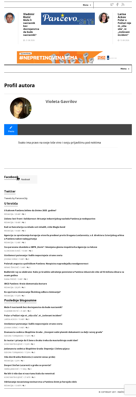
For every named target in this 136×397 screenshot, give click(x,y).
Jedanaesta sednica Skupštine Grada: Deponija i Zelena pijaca (36, 348)
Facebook (11, 177)
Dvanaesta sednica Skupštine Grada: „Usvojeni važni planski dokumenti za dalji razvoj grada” (53, 332)
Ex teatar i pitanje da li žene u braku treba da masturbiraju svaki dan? (41, 340)
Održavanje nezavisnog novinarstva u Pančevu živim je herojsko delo (40, 381)
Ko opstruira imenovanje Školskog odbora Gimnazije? (32, 292)
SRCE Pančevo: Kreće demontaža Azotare (25, 283)
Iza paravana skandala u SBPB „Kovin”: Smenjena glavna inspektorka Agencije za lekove (50, 247)
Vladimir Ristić (28, 15)
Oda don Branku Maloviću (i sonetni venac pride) (29, 357)
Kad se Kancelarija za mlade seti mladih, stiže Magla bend (34, 227)
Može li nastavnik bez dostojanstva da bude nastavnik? (31, 27)
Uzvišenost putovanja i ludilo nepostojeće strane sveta (33, 255)
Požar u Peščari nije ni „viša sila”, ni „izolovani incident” (124, 27)
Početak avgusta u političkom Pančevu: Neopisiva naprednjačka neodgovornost (46, 263)
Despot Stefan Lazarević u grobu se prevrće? (27, 365)
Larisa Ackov (122, 15)
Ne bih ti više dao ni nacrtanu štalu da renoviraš (29, 373)
